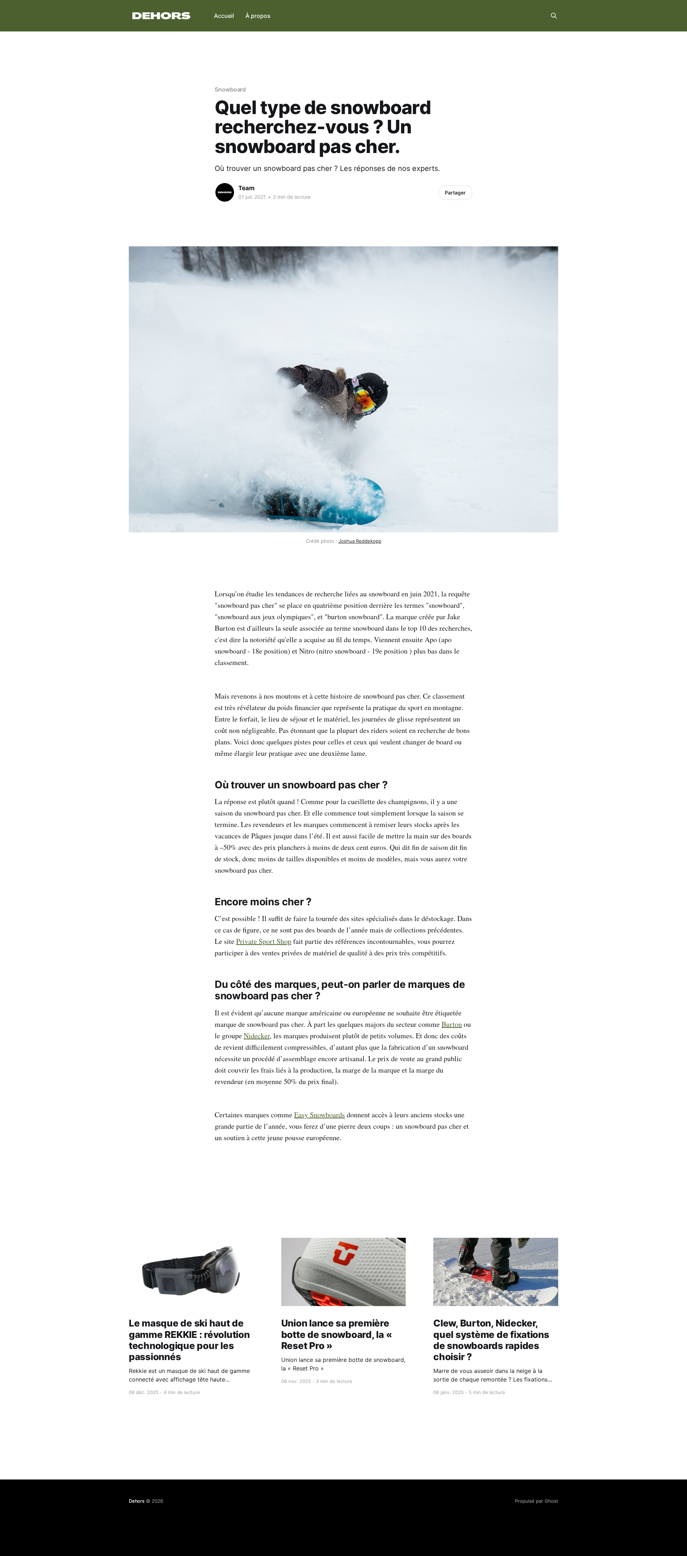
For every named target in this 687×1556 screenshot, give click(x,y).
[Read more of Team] (225, 192)
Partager (455, 192)
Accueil (224, 15)
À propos (258, 15)
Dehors (137, 1501)
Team (246, 188)
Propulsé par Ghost (536, 1501)
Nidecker (257, 1035)
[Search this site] (554, 15)
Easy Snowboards (319, 1114)
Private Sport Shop (263, 941)
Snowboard (230, 89)
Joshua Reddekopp (359, 541)
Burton (452, 1024)
